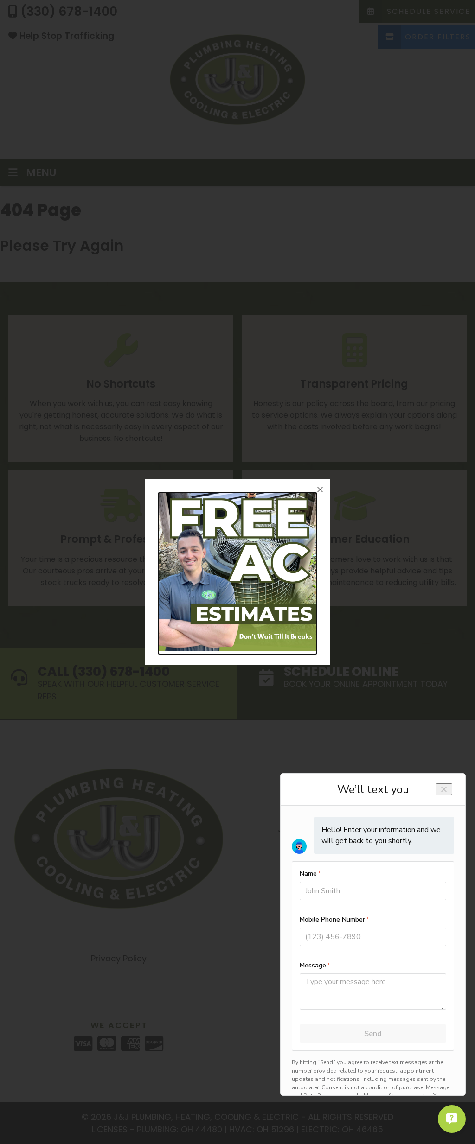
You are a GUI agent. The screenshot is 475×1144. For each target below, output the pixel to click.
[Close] (320, 489)
